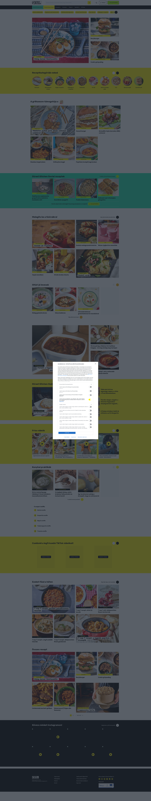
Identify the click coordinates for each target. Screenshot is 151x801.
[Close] (96, 364)
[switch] (90, 387)
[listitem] (75, 384)
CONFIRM (67, 432)
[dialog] (75, 400)
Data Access (73, 437)
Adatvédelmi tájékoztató (82, 437)
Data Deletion (66, 437)
